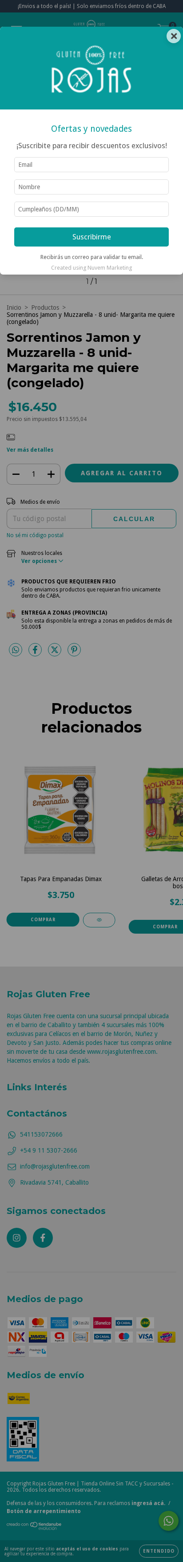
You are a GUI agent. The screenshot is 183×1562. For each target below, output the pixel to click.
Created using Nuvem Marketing (91, 267)
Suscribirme (91, 236)
